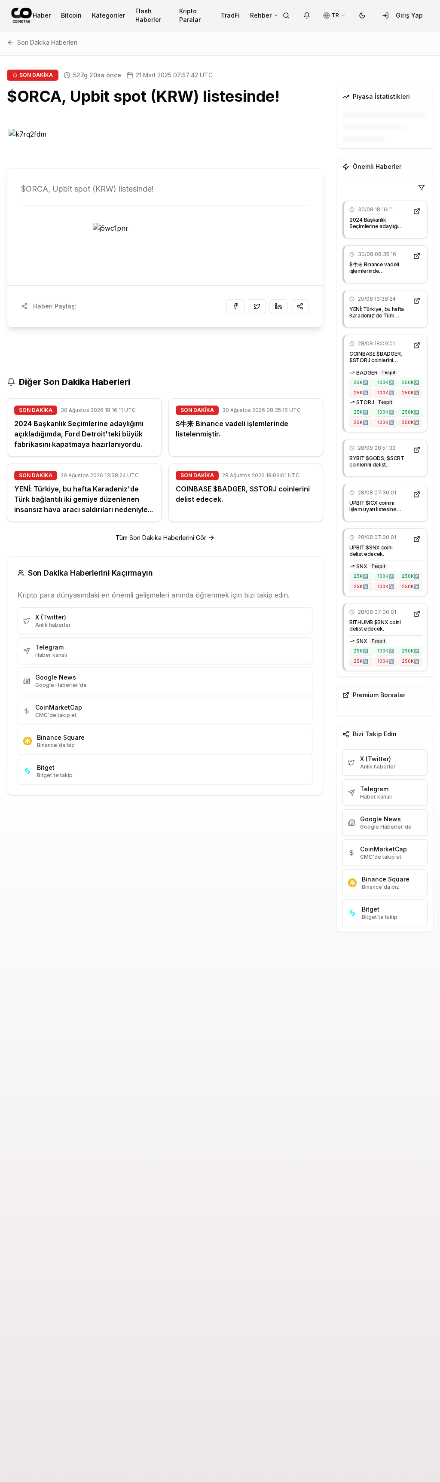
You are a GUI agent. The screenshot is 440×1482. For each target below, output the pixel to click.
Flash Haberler (148, 15)
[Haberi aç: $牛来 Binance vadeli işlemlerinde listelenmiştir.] (417, 256)
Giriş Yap (409, 15)
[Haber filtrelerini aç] (422, 188)
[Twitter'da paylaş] (257, 306)
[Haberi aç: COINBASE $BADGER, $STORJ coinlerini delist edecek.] (417, 345)
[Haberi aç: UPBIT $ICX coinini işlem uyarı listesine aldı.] (417, 494)
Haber (42, 15)
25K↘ (361, 392)
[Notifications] (307, 15)
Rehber (261, 15)
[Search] (286, 15)
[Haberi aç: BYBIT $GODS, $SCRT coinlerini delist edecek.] (417, 450)
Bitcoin (71, 15)
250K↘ (410, 392)
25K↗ (361, 382)
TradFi (230, 15)
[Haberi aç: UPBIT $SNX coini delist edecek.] (417, 539)
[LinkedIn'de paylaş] (278, 306)
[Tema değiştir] (362, 15)
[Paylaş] (300, 306)
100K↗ (385, 382)
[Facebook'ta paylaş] (235, 306)
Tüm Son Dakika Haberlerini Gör (161, 537)
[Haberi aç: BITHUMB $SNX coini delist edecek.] (417, 614)
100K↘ (385, 392)
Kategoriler (108, 15)
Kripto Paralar (190, 15)
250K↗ (410, 382)
